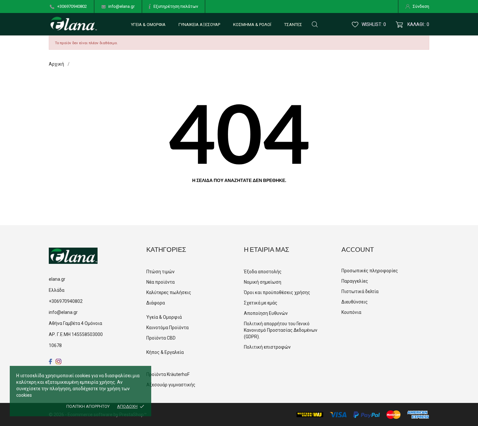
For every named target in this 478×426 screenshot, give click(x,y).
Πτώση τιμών (160, 271)
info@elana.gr (121, 6)
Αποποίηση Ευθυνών (266, 313)
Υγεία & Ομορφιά (148, 24)
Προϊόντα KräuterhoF (168, 374)
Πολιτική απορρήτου (88, 406)
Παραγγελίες (354, 281)
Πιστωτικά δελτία (359, 291)
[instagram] (58, 361)
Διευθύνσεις (354, 301)
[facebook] (50, 361)
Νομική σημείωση (262, 282)
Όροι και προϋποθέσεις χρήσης (277, 292)
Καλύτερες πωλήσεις (168, 292)
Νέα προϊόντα (160, 282)
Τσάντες (293, 24)
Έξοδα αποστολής (263, 271)
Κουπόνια (351, 312)
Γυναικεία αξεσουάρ (199, 24)
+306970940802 (72, 6)
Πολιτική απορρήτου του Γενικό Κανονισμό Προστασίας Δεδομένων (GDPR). (280, 330)
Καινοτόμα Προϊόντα (167, 327)
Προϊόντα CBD (161, 338)
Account (357, 249)
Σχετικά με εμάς (260, 302)
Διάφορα (155, 302)
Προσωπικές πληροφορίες (369, 270)
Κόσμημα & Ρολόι (252, 24)
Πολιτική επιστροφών (267, 347)
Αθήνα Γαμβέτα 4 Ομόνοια (75, 323)
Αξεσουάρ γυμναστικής (170, 384)
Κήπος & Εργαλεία (165, 352)
